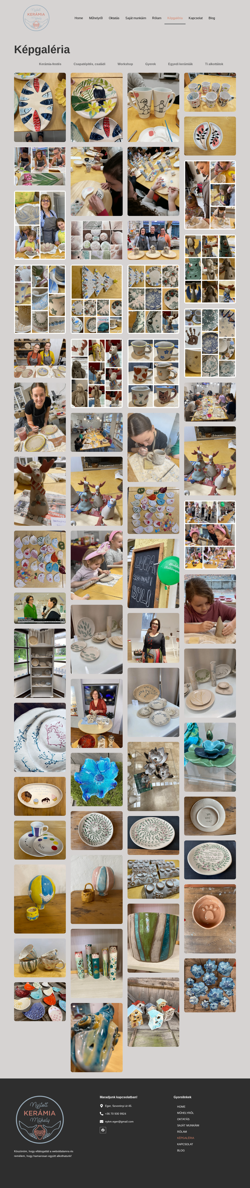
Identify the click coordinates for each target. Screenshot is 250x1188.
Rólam (156, 18)
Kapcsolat (196, 18)
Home (79, 18)
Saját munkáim (135, 18)
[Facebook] (103, 1130)
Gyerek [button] (150, 64)
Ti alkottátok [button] (214, 64)
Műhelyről (96, 18)
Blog (212, 18)
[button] (26, 64)
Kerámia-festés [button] (50, 64)
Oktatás (114, 18)
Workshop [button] (125, 64)
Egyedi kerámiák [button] (180, 64)
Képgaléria (175, 18)
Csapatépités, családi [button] (89, 64)
